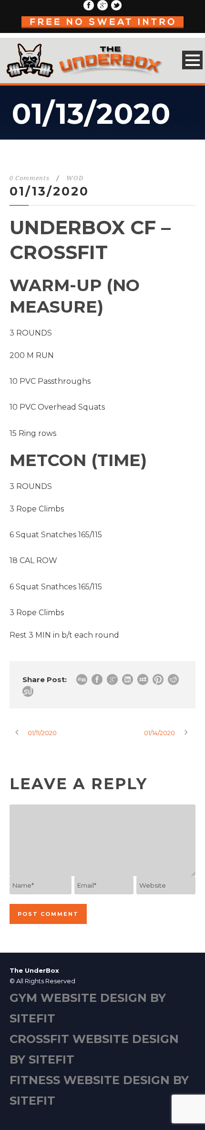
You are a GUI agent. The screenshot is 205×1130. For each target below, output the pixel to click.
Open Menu (192, 60)
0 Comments (30, 178)
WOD (74, 178)
